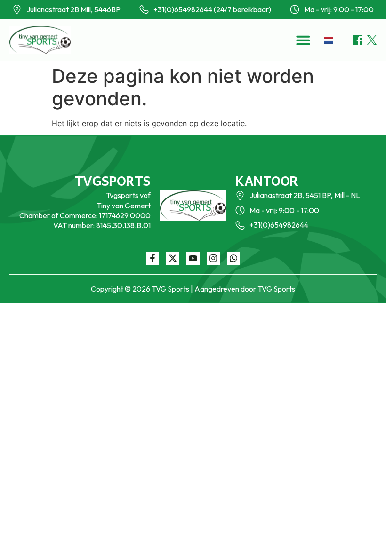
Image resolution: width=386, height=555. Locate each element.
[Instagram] (213, 258)
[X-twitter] (172, 258)
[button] (303, 40)
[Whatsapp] (233, 258)
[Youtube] (193, 258)
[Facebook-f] (152, 258)
